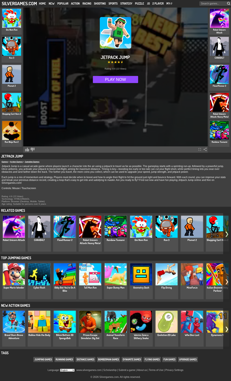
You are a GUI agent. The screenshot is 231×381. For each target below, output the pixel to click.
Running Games (64, 359)
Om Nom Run (141, 240)
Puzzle (139, 3)
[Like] (27, 149)
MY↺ (169, 3)
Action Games (16, 162)
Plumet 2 (192, 240)
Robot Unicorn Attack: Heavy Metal (90, 241)
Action (75, 3)
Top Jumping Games (16, 258)
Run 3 (166, 240)
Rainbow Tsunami (116, 240)
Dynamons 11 (217, 335)
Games (5, 162)
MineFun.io (192, 287)
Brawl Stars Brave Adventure (14, 336)
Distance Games (85, 359)
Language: (54, 370)
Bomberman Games (108, 359)
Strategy (126, 3)
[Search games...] (229, 3)
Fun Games (169, 359)
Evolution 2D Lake (166, 335)
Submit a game (126, 370)
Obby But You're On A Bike (64, 289)
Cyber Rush (39, 287)
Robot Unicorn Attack (14, 240)
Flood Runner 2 (64, 240)
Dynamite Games (132, 359)
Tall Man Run (90, 287)
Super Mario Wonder (13, 287)
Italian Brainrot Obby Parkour (217, 289)
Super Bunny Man (115, 287)
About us (142, 370)
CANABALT (39, 240)
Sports (113, 3)
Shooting (100, 3)
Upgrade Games (188, 359)
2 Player (158, 3)
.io (148, 3)
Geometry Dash (141, 287)
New (52, 3)
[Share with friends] (205, 149)
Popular (62, 3)
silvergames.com (19, 3)
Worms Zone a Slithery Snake (141, 336)
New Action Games (15, 305)
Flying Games (152, 359)
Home (42, 3)
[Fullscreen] (200, 149)
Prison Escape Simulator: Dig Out (90, 336)
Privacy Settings (174, 370)
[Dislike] (32, 149)
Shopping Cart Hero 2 (217, 240)
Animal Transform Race (116, 336)
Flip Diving (166, 287)
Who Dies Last (192, 335)
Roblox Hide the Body (39, 335)
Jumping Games (32, 162)
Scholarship (110, 370)
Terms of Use (156, 370)
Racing (86, 3)
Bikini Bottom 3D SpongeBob (64, 336)
